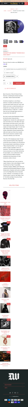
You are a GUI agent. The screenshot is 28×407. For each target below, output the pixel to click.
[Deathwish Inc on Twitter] (10, 393)
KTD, (12, 1)
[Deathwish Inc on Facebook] (13, 393)
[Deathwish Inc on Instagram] (18, 393)
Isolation (5, 49)
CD (17, 76)
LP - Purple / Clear (8, 72)
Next (17, 9)
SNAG (14, 1)
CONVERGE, (24, 1)
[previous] (4, 26)
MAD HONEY (18, 1)
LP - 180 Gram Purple (9, 76)
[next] (23, 26)
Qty (4, 80)
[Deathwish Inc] (14, 3)
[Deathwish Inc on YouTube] (15, 393)
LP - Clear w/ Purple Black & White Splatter (15, 69)
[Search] (19, 3)
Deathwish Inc (15, 396)
